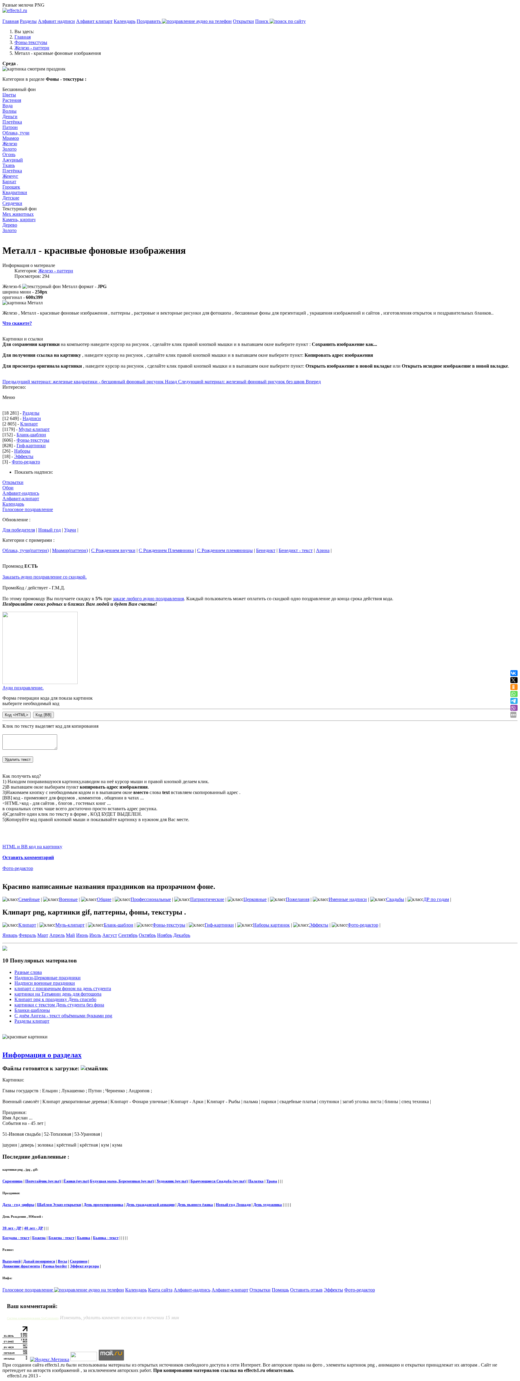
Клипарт (29, 423)
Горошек (11, 187)
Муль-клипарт (70, 924)
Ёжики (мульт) (76, 1181)
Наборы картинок (271, 924)
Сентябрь (128, 935)
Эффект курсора (84, 1266)
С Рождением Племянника (166, 550)
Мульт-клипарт (34, 429)
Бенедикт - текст (296, 550)
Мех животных (18, 214)
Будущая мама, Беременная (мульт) (122, 1181)
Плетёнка (12, 121)
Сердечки (12, 203)
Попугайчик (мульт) (43, 1181)
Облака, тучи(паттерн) (25, 550)
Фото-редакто (26, 461)
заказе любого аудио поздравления (148, 598)
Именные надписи (348, 899)
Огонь (8, 154)
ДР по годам (436, 899)
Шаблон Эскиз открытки (59, 1204)
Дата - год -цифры (18, 1204)
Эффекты (23, 456)
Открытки (243, 21)
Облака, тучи (15, 132)
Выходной (11, 1261)
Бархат (9, 181)
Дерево (9, 225)
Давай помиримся (39, 1261)
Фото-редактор (17, 868)
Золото (9, 149)
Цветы (9, 94)
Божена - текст (61, 1237)
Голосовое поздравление (27, 509)
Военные (68, 899)
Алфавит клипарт (94, 21)
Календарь (124, 21)
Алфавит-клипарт (20, 498)
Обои (8, 487)
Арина (323, 550)
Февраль (27, 935)
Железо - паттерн (55, 270)
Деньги (9, 116)
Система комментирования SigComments (33, 1318)
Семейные (29, 899)
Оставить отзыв (306, 1289)
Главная (10, 21)
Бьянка (83, 1237)
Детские (10, 197)
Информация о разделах (42, 1055)
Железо (9, 143)
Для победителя (18, 529)
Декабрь (181, 935)
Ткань (8, 165)
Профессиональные (151, 899)
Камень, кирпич (19, 219)
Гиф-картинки (31, 445)
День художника (267, 1204)
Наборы (22, 451)
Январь (9, 935)
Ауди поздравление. (23, 687)
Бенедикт (265, 550)
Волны (9, 111)
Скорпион (78, 1261)
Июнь (82, 935)
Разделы (28, 21)
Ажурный (12, 159)
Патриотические (207, 899)
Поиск (262, 21)
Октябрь (147, 935)
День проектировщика (103, 1204)
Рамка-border (55, 1266)
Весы (62, 1261)
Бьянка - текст (106, 1237)
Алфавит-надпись (20, 493)
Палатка (256, 1181)
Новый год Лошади (233, 1204)
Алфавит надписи (56, 21)
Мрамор (10, 138)
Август (109, 935)
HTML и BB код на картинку (32, 846)
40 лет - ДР (33, 1228)
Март (42, 935)
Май (70, 935)
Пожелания (297, 899)
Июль (95, 935)
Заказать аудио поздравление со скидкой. (44, 576)
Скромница (12, 1181)
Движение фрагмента (21, 1266)
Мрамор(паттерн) (70, 550)
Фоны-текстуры (33, 440)
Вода (7, 105)
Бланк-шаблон (31, 434)
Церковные (255, 899)
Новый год (49, 529)
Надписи (32, 418)
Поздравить (149, 21)
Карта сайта (160, 1289)
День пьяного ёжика (195, 1204)
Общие (104, 899)
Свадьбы (395, 899)
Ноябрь (164, 935)
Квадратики (14, 192)
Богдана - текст (15, 1237)
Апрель (57, 935)
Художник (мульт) (172, 1181)
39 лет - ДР (11, 1228)
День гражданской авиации (150, 1204)
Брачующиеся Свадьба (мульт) (218, 1181)
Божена (39, 1237)
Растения (11, 100)
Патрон (10, 127)
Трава (271, 1181)
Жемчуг (10, 176)
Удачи (70, 529)
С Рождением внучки (113, 550)
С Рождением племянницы (225, 550)
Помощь (280, 1289)
